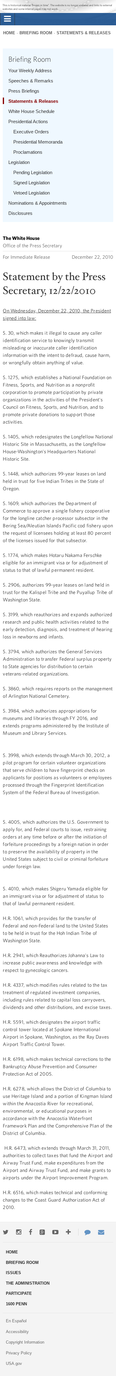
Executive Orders (31, 131)
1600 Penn (16, 1304)
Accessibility (17, 1331)
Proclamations (27, 152)
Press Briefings (23, 91)
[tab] (7, 19)
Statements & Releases (84, 33)
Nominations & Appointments (37, 203)
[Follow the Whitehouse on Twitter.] (6, 1232)
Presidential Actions (28, 121)
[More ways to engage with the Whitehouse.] (68, 1232)
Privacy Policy (19, 1353)
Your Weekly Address (30, 70)
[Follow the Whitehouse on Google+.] (42, 1232)
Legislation (19, 162)
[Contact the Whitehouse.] (84, 1232)
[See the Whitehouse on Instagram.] (18, 1232)
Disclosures (20, 213)
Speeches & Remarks (30, 80)
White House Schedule (31, 111)
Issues (13, 1272)
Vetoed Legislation (31, 192)
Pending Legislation (32, 172)
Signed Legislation (31, 182)
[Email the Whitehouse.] (101, 1232)
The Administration (27, 1283)
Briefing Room (35, 33)
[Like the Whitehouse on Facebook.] (30, 1232)
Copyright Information (25, 1342)
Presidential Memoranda (37, 141)
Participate (19, 1293)
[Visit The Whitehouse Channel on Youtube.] (55, 1232)
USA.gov (14, 1363)
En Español (16, 1321)
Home (9, 33)
